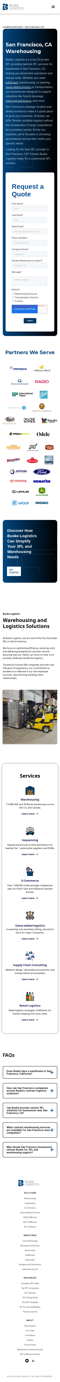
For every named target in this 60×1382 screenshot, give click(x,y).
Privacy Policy (30, 1345)
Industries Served (30, 1269)
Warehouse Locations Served (30, 1349)
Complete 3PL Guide (30, 1283)
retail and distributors (18, 100)
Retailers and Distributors (30, 1264)
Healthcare (30, 1255)
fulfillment (12, 82)
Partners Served (30, 1312)
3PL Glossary (30, 1293)
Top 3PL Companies (30, 1288)
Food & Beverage (30, 1241)
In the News (30, 1335)
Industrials (30, 1260)
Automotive (30, 1250)
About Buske (30, 1326)
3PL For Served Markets (30, 1307)
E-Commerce (30, 1208)
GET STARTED (14, 571)
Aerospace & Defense (30, 1246)
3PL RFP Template (30, 1302)
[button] (53, 7)
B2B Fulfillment (30, 1217)
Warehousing (30, 1198)
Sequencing (30, 1203)
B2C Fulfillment (30, 1222)
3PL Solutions (30, 1227)
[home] (13, 7)
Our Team (30, 1331)
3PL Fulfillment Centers (30, 1354)
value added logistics (18, 87)
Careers (30, 1340)
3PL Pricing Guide (30, 1297)
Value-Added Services (30, 1213)
